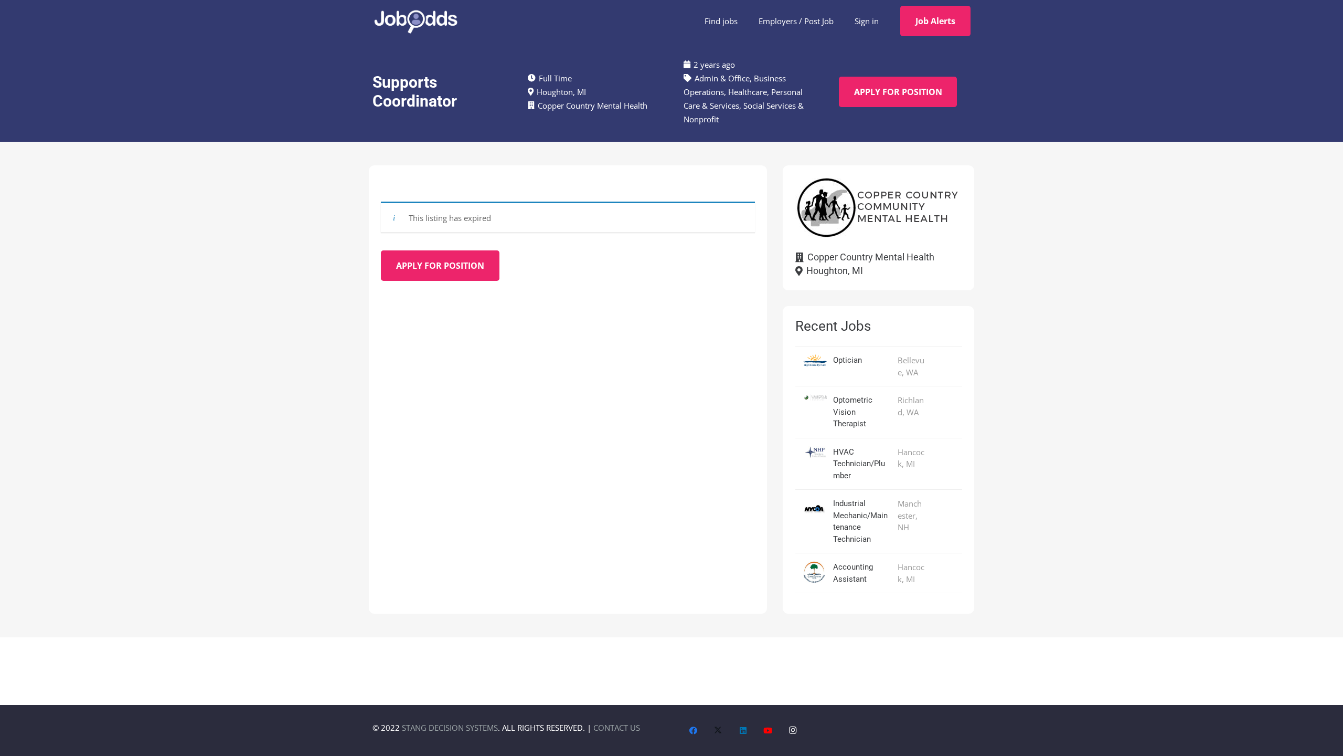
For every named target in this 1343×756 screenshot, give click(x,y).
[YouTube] (768, 731)
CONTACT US (616, 727)
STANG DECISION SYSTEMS (450, 727)
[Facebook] (694, 731)
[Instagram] (793, 731)
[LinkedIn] (743, 731)
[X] (718, 731)
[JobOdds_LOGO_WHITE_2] (415, 21)
